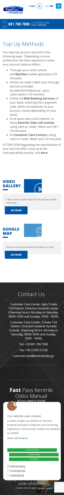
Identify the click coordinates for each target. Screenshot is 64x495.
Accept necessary (32, 450)
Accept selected (34, 454)
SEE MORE (16, 210)
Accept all (34, 459)
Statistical (17, 475)
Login (32, 5)
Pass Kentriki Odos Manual (31, 393)
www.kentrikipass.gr (27, 90)
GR (47, 6)
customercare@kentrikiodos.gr (33, 356)
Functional (17, 471)
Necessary (17, 466)
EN (51, 6)
